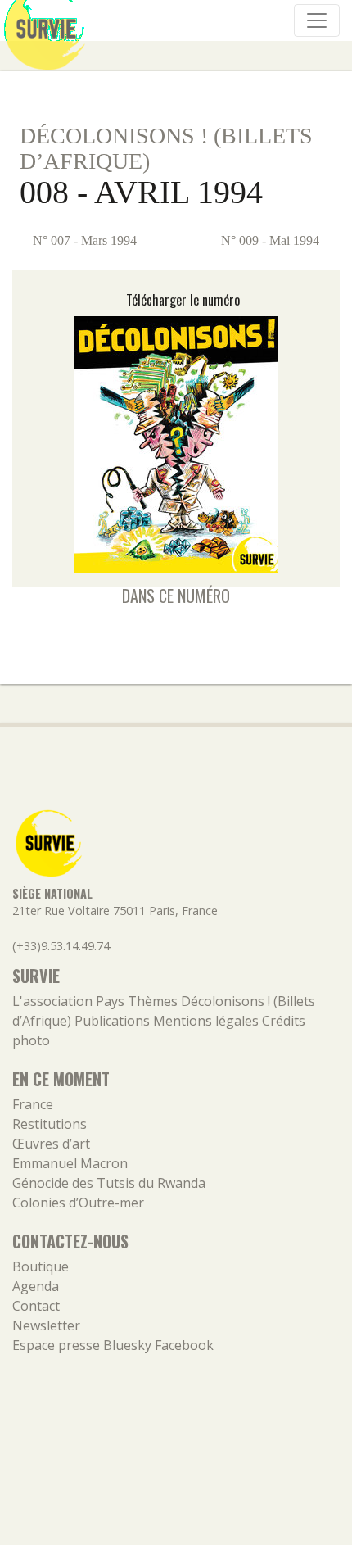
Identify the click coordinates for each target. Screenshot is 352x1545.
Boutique (40, 1266)
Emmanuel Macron (70, 1163)
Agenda (35, 1286)
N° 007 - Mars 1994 (83, 240)
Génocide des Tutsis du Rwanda (108, 1183)
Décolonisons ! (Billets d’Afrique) (166, 148)
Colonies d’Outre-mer (78, 1203)
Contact (36, 1306)
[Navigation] (317, 20)
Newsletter (46, 1325)
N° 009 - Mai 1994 (272, 240)
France (32, 1104)
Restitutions (49, 1124)
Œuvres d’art (51, 1144)
